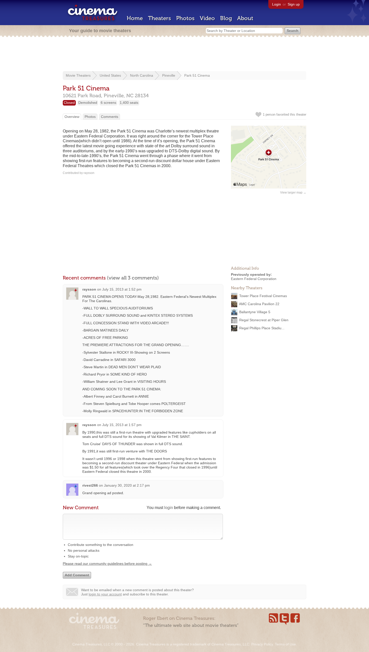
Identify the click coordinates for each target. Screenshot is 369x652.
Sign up (294, 4)
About (245, 18)
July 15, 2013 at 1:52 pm (122, 289)
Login (276, 4)
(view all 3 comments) (133, 278)
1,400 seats (129, 103)
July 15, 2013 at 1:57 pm (122, 425)
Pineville (168, 75)
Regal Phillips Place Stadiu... (261, 328)
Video (207, 18)
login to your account (105, 594)
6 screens (108, 103)
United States (110, 75)
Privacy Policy (262, 644)
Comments (109, 117)
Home (135, 18)
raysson (89, 289)
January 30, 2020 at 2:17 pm (127, 485)
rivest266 (90, 485)
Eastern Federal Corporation (253, 279)
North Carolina (141, 75)
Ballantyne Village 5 (254, 312)
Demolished (87, 103)
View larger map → (293, 192)
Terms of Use (285, 644)
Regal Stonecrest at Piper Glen (263, 320)
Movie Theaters (78, 75)
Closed (69, 103)
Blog (226, 18)
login (168, 507)
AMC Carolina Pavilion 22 (259, 304)
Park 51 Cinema (197, 75)
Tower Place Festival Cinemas (263, 296)
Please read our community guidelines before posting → (107, 564)
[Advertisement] (184, 54)
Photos (185, 18)
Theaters (159, 18)
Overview (72, 117)
